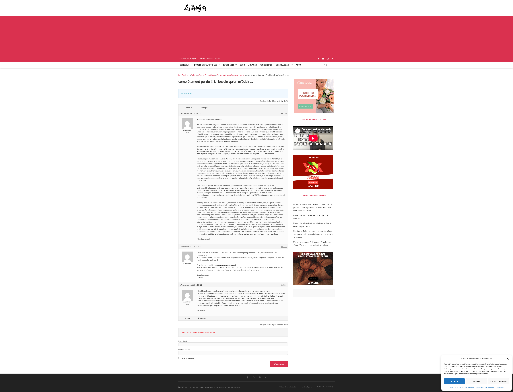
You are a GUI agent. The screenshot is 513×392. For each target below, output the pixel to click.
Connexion (279, 364)
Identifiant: (182, 341)
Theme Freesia (204, 387)
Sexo (242, 65)
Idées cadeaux (282, 65)
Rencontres (266, 65)
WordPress (214, 387)
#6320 (284, 113)
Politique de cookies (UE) (325, 387)
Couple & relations (206, 75)
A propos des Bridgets (187, 58)
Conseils (184, 65)
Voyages (252, 65)
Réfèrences (228, 65)
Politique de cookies (456, 387)
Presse (210, 58)
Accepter (454, 381)
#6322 (284, 246)
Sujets (194, 75)
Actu (298, 65)
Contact (202, 58)
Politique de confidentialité (474, 387)
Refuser (476, 381)
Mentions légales (306, 387)
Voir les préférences (498, 381)
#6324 (284, 285)
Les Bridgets (183, 75)
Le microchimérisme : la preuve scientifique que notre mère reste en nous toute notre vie (312, 207)
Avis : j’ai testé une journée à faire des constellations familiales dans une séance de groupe (313, 234)
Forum (217, 58)
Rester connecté (187, 358)
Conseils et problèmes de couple (230, 75)
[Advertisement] (256, 36)
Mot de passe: (184, 350)
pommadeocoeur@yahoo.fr (225, 265)
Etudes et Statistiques (205, 65)
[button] (507, 358)
